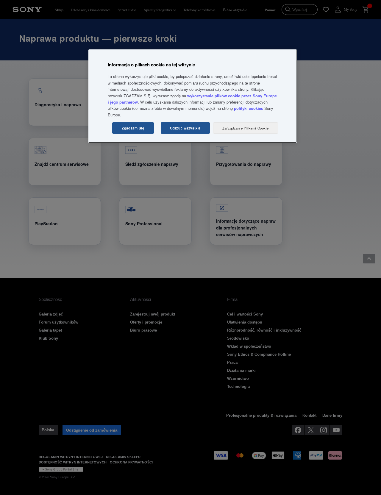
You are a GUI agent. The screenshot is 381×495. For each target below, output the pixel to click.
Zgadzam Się (133, 128)
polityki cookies (248, 108)
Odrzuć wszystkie (185, 128)
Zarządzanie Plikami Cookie (245, 128)
